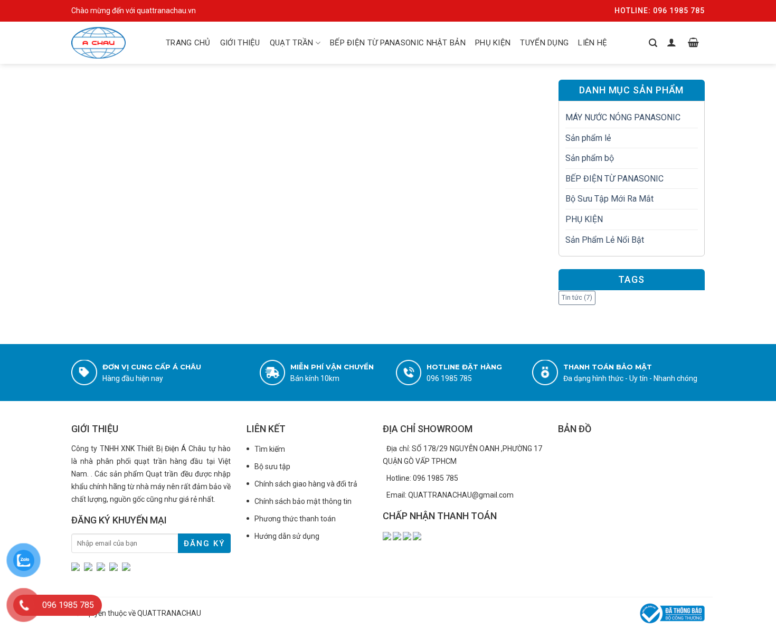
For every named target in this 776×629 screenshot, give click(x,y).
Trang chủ (188, 42)
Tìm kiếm (269, 449)
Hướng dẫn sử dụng (286, 536)
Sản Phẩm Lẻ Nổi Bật (604, 240)
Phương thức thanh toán (295, 518)
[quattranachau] (108, 43)
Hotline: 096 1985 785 (659, 10)
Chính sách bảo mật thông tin (303, 501)
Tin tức (577, 297)
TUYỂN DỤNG (544, 42)
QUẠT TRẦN (292, 42)
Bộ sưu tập (272, 466)
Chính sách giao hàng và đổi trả (305, 484)
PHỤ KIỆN (492, 42)
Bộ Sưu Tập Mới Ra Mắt (609, 199)
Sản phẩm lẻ (588, 138)
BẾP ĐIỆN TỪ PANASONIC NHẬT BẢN (398, 42)
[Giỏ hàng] (693, 43)
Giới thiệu (240, 42)
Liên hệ (592, 42)
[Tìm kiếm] (653, 43)
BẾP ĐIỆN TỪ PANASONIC (614, 179)
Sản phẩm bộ (589, 158)
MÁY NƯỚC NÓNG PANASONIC (622, 117)
